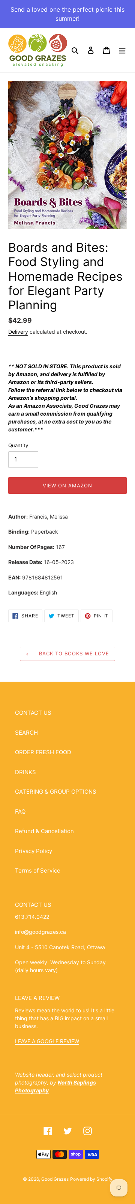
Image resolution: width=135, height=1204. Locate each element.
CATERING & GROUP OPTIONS (55, 791)
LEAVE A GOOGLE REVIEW (47, 1041)
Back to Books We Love (73, 653)
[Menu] (122, 50)
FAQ (20, 811)
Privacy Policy (33, 851)
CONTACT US (33, 712)
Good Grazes (55, 1179)
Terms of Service (37, 870)
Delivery (18, 331)
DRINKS (25, 772)
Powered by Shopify (91, 1179)
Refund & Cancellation (44, 831)
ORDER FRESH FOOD (43, 752)
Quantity (18, 445)
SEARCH (26, 732)
